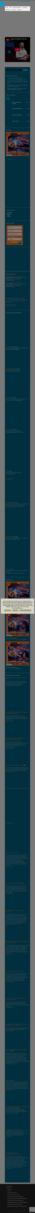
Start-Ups (8, 9)
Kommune (25, 7)
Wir (10, 7)
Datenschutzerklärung (25, 610)
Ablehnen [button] (15, 610)
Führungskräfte (17, 7)
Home (7, 7)
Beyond (19, 9)
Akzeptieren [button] (7, 610)
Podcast (14, 9)
